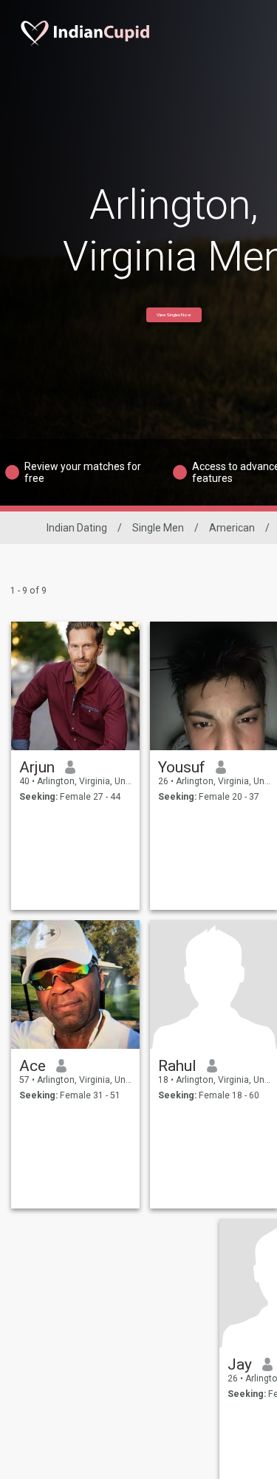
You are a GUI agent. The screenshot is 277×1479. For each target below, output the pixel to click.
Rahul (177, 1066)
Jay (240, 1364)
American (232, 528)
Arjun (37, 767)
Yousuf (181, 767)
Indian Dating (77, 528)
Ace (32, 1066)
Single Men (158, 528)
